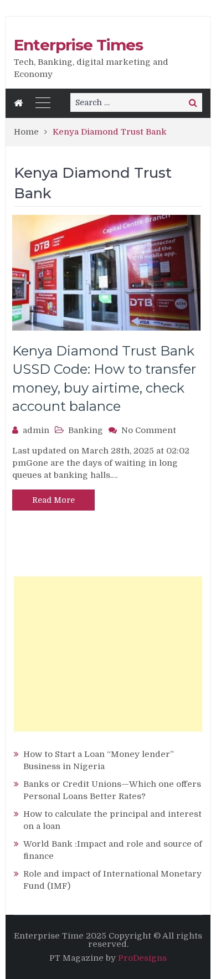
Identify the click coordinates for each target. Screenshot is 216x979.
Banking (85, 430)
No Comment (148, 430)
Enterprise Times (78, 44)
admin (36, 430)
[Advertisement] (108, 653)
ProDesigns (142, 958)
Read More (53, 500)
